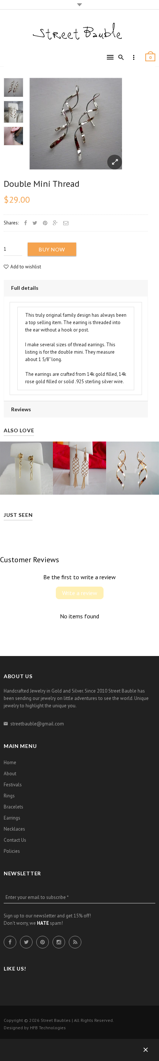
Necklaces (14, 829)
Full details (24, 288)
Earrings (12, 818)
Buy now (52, 249)
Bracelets (13, 807)
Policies (12, 851)
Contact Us (15, 840)
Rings (9, 796)
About (10, 773)
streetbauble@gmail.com (37, 724)
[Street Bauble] (79, 32)
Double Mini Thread (42, 183)
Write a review (79, 593)
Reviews (21, 409)
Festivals (13, 785)
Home (10, 762)
